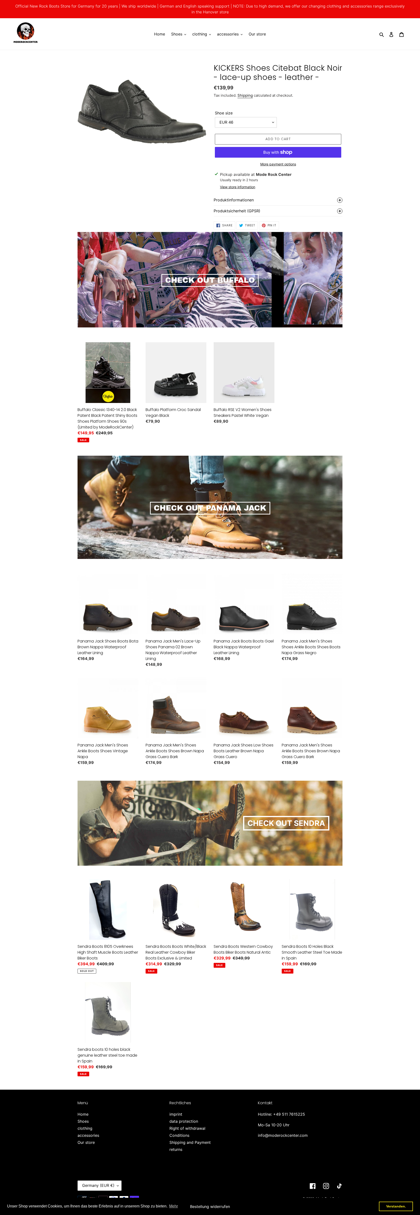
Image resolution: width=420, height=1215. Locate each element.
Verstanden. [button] (396, 1206)
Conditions (179, 1135)
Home (83, 1114)
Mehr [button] (173, 1206)
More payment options (278, 164)
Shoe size (224, 113)
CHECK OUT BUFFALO (210, 280)
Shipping (245, 95)
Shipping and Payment (190, 1142)
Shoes (83, 1121)
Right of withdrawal (187, 1128)
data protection (183, 1121)
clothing (85, 1128)
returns (175, 1149)
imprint (175, 1114)
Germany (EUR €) (98, 1185)
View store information (237, 187)
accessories (88, 1135)
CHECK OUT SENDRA (286, 823)
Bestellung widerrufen (210, 1206)
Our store (86, 1142)
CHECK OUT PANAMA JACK (210, 508)
